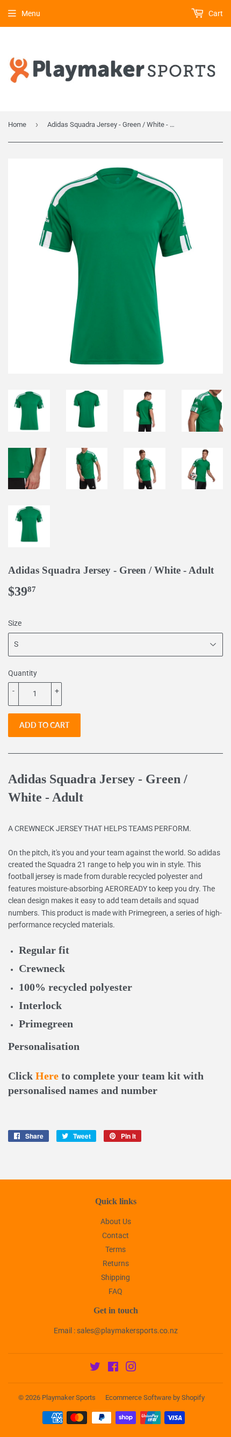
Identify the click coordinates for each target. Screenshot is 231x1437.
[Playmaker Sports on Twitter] (95, 1368)
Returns (116, 1263)
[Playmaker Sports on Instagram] (131, 1368)
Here (47, 1076)
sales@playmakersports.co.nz (127, 1330)
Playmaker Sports (69, 1397)
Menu (30, 13)
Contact (115, 1235)
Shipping (115, 1277)
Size (14, 623)
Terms (115, 1249)
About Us (115, 1221)
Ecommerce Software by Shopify (155, 1397)
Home (17, 124)
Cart (215, 13)
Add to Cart (44, 725)
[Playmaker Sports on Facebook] (113, 1368)
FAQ (115, 1291)
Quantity (22, 673)
